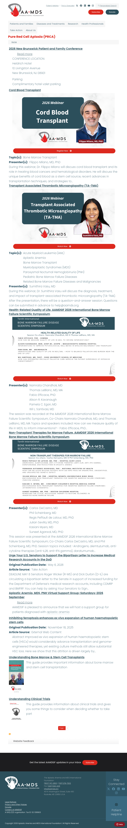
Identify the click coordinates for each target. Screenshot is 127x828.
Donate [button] (112, 12)
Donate (8, 807)
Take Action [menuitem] (16, 30)
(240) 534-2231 (54, 786)
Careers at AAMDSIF (13, 810)
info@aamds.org (51, 789)
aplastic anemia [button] (58, 612)
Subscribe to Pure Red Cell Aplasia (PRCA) (10, 734)
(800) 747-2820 (50, 783)
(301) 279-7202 (65, 783)
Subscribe (90, 762)
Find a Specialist (67, 5)
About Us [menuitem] (31, 30)
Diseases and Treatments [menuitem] (51, 23)
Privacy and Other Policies (16, 804)
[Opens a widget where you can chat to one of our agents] (119, 824)
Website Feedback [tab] (23, 741)
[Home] (25, 10)
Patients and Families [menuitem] (21, 23)
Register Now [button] (62, 151)
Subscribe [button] (96, 12)
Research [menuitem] (73, 23)
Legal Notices (10, 802)
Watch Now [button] (62, 246)
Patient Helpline (52, 5)
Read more (24, 54)
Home (14, 42)
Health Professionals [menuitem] (92, 23)
